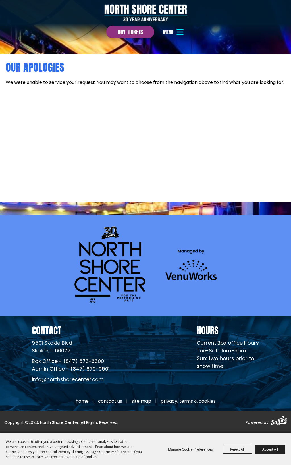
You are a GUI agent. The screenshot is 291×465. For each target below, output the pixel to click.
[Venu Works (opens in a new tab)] (191, 264)
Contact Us (110, 401)
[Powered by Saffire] (279, 421)
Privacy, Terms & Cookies (188, 401)
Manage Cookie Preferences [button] (190, 449)
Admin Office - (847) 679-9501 (71, 369)
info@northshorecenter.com (68, 380)
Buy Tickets (130, 31)
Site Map (141, 401)
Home (82, 401)
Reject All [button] (237, 449)
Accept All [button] (270, 449)
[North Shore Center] (145, 12)
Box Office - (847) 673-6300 (68, 362)
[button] (174, 32)
